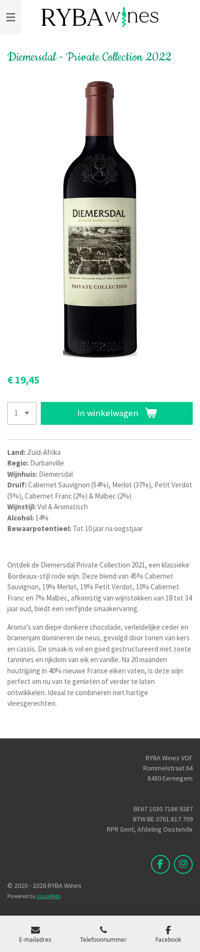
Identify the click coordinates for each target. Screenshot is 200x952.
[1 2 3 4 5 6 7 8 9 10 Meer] (21, 413)
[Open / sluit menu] (10, 17)
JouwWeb (48, 896)
